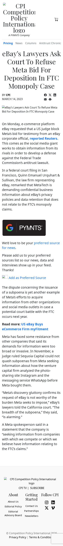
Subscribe (37, 488)
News (19, 43)
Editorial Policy (13, 506)
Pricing (8, 43)
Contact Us (31, 506)
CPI (8, 95)
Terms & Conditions (41, 537)
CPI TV (23, 488)
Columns (30, 43)
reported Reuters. (44, 138)
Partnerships (31, 510)
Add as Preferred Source (27, 277)
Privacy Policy (17, 537)
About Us (13, 501)
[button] (56, 19)
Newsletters (31, 515)
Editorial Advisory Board (13, 513)
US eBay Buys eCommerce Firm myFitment (25, 326)
